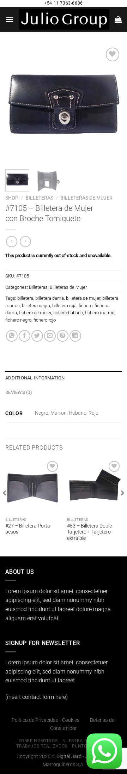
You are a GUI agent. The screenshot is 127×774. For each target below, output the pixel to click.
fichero (85, 305)
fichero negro (18, 320)
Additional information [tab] (35, 377)
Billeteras (39, 198)
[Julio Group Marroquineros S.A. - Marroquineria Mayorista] (64, 19)
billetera (25, 298)
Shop (11, 198)
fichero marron (99, 312)
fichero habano (68, 312)
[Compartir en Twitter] (37, 336)
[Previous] (16, 104)
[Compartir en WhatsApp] (12, 336)
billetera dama (49, 298)
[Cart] (118, 19)
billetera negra (36, 305)
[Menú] (9, 19)
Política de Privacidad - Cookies (45, 720)
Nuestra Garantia (84, 740)
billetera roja (64, 305)
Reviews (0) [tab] (18, 392)
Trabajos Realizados (41, 746)
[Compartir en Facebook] (24, 336)
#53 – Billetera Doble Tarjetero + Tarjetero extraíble (89, 532)
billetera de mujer (83, 298)
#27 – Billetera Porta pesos (27, 529)
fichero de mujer (35, 312)
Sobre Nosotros (38, 740)
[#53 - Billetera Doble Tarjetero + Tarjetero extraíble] (94, 486)
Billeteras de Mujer (86, 198)
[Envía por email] (50, 336)
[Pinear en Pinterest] (62, 336)
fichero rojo (45, 320)
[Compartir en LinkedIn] (75, 336)
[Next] (110, 104)
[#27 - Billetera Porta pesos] (32, 486)
